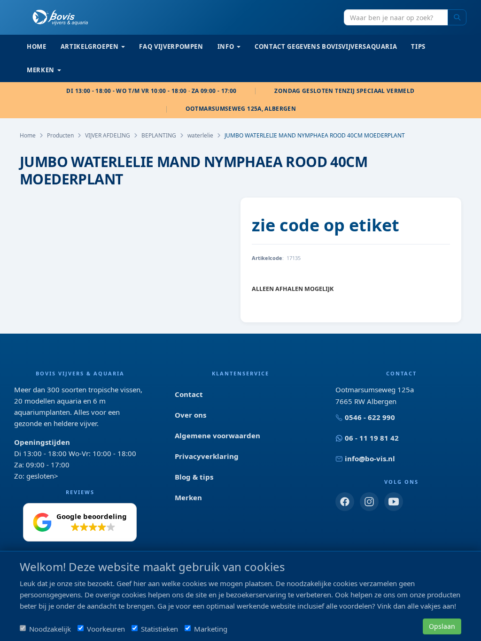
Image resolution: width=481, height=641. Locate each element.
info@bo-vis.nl (370, 458)
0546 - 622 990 (370, 417)
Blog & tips (194, 476)
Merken (188, 497)
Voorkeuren (106, 628)
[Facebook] (344, 501)
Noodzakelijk (50, 628)
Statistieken (159, 628)
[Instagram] (369, 501)
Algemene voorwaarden (217, 435)
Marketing (210, 628)
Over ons (190, 415)
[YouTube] (393, 501)
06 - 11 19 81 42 (372, 438)
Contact (189, 394)
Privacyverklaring (207, 456)
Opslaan (442, 626)
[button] (80, 522)
